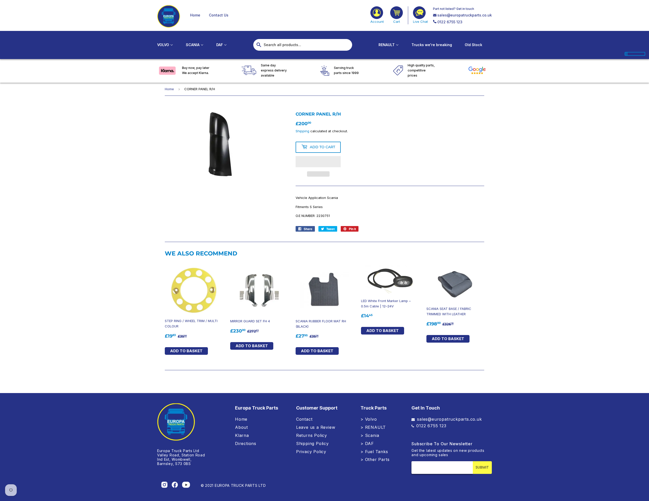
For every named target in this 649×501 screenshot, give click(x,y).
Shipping (302, 131)
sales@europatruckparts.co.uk (464, 15)
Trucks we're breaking (431, 45)
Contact (304, 419)
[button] (318, 161)
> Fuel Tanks (374, 451)
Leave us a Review (315, 427)
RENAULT (387, 45)
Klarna (242, 435)
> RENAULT (373, 427)
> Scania (369, 435)
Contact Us (218, 15)
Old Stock (473, 45)
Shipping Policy (312, 443)
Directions (245, 443)
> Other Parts (374, 459)
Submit (482, 467)
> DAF (367, 443)
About (241, 427)
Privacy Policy (311, 451)
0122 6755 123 (449, 22)
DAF (220, 45)
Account (377, 22)
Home (195, 15)
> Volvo (368, 419)
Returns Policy (311, 435)
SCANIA (193, 45)
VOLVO (163, 45)
